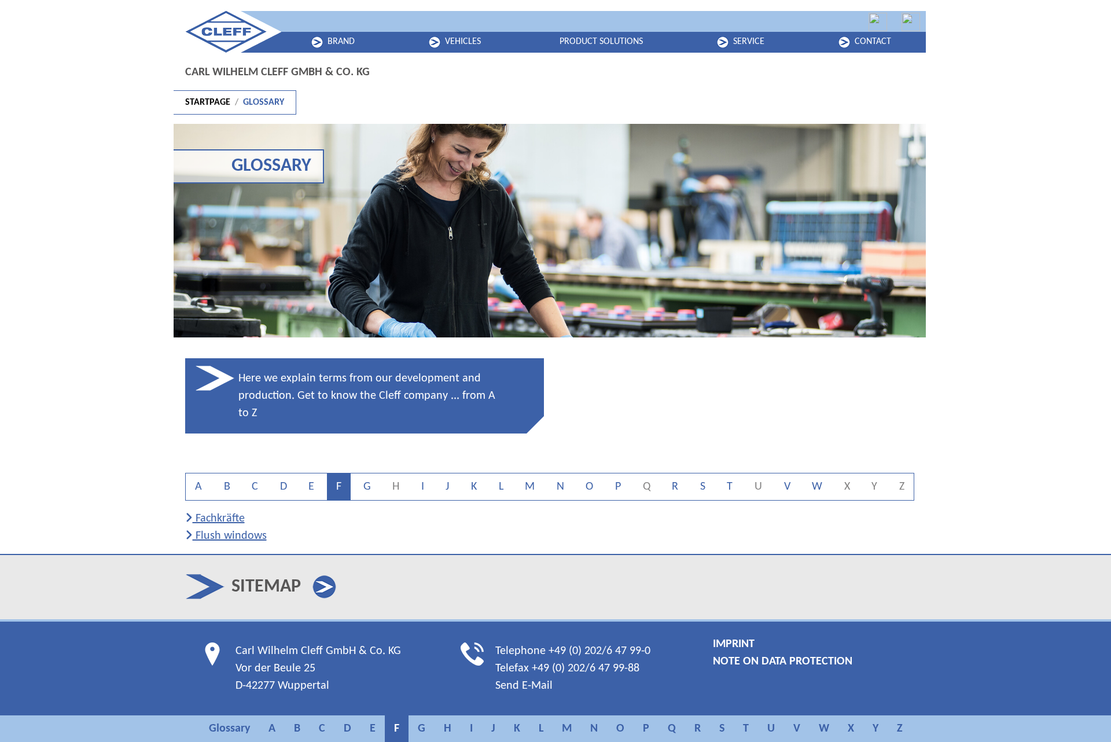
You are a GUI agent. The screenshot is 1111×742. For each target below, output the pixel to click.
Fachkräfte (219, 518)
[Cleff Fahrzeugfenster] (878, 22)
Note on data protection (782, 661)
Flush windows (230, 536)
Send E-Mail (524, 686)
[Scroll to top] (1082, 713)
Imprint (734, 644)
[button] (324, 586)
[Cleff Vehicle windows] (911, 22)
